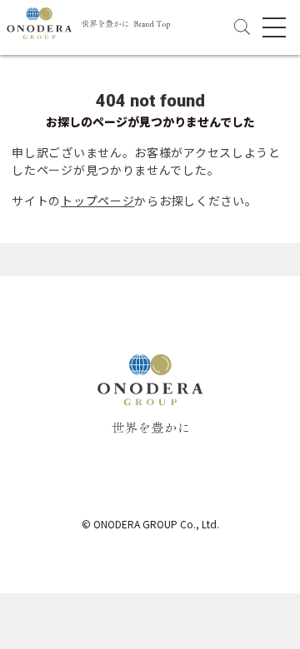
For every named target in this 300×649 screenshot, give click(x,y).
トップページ (97, 200)
